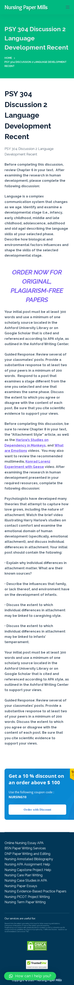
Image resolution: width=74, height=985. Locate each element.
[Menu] (67, 7)
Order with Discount (37, 809)
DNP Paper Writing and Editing (27, 854)
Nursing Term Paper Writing (25, 902)
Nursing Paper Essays (21, 886)
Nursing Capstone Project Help (28, 870)
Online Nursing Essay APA (24, 843)
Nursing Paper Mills (26, 7)
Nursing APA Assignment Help (27, 864)
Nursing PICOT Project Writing (27, 897)
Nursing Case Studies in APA (26, 880)
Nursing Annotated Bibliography (29, 859)
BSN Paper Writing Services (25, 848)
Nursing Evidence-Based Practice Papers (35, 891)
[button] (30, 976)
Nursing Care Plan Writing (24, 875)
